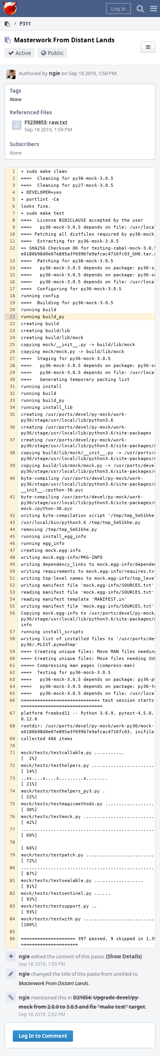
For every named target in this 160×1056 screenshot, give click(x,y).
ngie (54, 73)
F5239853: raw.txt (46, 122)
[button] (153, 8)
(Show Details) (124, 956)
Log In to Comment (43, 1035)
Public (56, 53)
